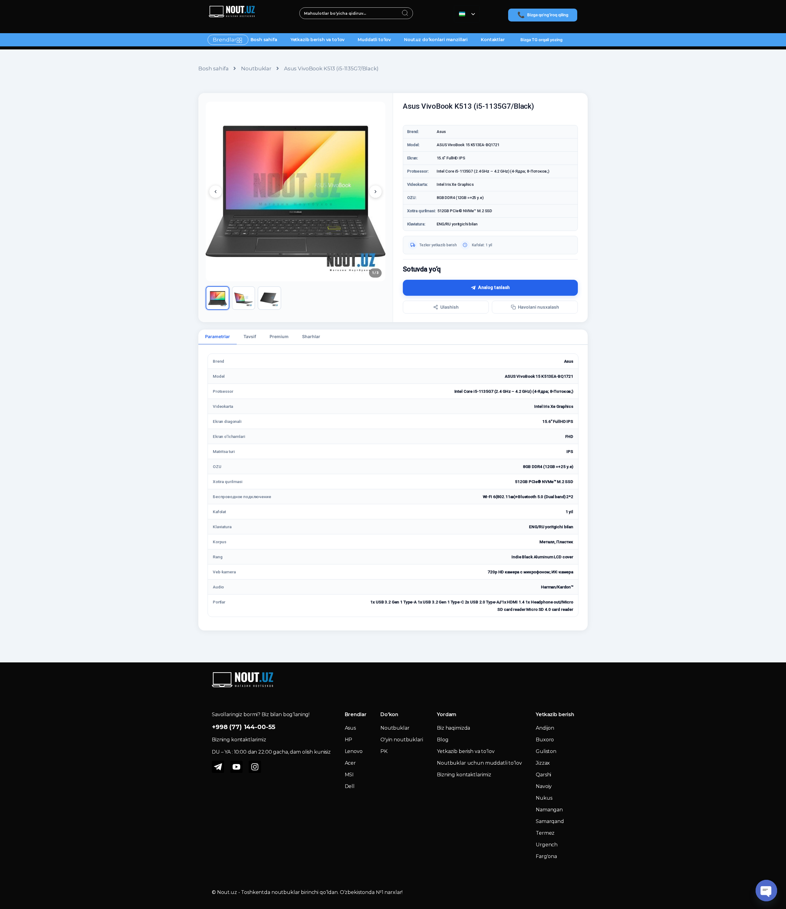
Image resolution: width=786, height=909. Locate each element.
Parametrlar (217, 336)
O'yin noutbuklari (401, 740)
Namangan (549, 810)
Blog (442, 740)
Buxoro (545, 740)
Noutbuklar (256, 68)
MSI (349, 775)
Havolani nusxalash (538, 307)
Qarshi (543, 775)
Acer (350, 763)
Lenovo (354, 751)
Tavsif (249, 336)
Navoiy (544, 786)
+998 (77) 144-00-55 (243, 727)
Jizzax (543, 763)
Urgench (547, 845)
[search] (405, 13)
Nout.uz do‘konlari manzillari (436, 39)
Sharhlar (311, 336)
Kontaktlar (493, 39)
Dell (350, 786)
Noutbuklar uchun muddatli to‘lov (479, 763)
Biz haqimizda (453, 728)
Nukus (544, 798)
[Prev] (215, 191)
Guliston (546, 751)
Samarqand (550, 821)
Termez (545, 833)
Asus (350, 728)
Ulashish (449, 307)
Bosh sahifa (264, 39)
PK (383, 751)
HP (348, 740)
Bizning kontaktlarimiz (464, 775)
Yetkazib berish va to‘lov (317, 39)
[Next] (375, 191)
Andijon (545, 728)
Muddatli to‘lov (374, 39)
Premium (279, 336)
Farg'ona (546, 856)
